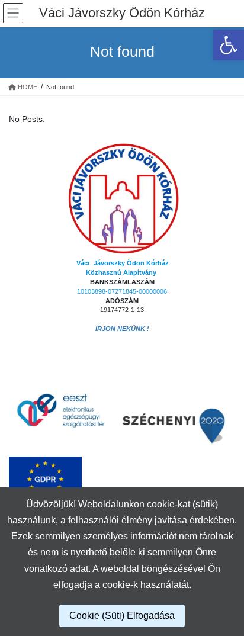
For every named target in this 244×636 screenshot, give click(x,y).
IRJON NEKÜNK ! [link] (122, 328)
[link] (228, 45)
